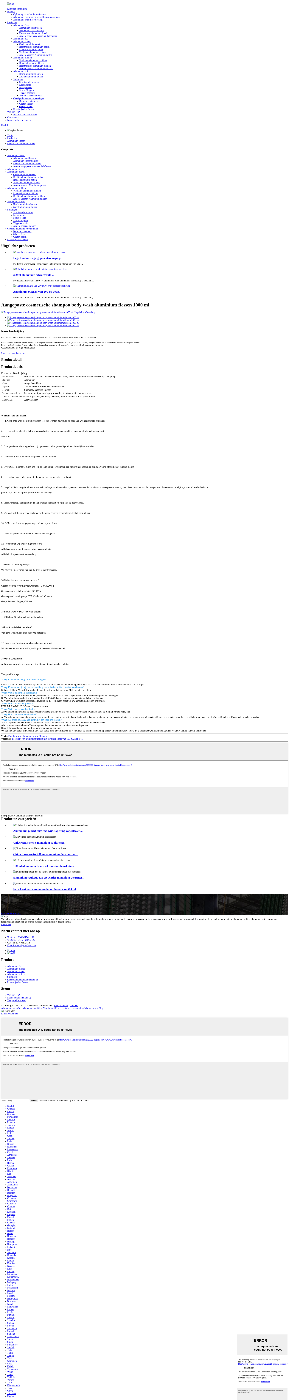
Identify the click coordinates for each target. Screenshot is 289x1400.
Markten (11, 11)
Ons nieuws (13, 117)
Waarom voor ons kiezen (25, 114)
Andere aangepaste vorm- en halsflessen (38, 36)
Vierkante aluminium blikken (33, 60)
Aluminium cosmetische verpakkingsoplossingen (36, 17)
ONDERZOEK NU (11, 913)
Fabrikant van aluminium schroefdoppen (27, 736)
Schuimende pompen (29, 82)
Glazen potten (26, 106)
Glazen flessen (26, 103)
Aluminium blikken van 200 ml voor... (37, 291)
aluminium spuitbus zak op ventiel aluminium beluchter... (48, 877)
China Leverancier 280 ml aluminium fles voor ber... (45, 854)
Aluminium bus (20, 38)
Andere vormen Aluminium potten (35, 55)
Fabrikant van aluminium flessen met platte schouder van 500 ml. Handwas (47, 739)
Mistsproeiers (25, 87)
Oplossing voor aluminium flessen (29, 14)
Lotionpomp (25, 84)
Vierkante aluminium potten (32, 52)
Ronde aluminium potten (31, 49)
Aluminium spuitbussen (30, 28)
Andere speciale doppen (30, 95)
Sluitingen (18, 79)
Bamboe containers (28, 101)
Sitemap (74, 1005)
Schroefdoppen (26, 90)
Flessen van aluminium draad (33, 33)
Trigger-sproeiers (27, 93)
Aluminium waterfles (11, 1008)
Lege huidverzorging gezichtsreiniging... (37, 258)
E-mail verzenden (9, 1013)
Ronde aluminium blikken (31, 63)
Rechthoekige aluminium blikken (35, 65)
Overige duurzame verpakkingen (28, 98)
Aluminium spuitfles (32, 1008)
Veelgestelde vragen (16, 1000)
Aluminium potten (22, 41)
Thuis (10, 135)
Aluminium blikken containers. (57, 1008)
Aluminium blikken (22, 57)
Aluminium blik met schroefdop (88, 1008)
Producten (12, 22)
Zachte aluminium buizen (31, 76)
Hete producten (61, 1005)
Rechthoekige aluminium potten (34, 47)
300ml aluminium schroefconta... (33, 274)
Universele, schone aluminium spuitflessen (39, 842)
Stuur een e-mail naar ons (13, 353)
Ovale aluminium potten (30, 44)
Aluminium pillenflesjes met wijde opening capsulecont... (48, 830)
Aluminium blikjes (16, 968)
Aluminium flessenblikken (31, 30)
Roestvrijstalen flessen (23, 109)
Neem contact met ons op (19, 120)
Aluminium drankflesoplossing (27, 19)
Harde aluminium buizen (31, 74)
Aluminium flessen (22, 25)
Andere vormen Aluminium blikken (36, 68)
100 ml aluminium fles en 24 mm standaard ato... (43, 866)
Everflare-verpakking (17, 9)
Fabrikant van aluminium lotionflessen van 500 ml (44, 889)
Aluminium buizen (22, 71)
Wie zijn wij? (13, 112)
